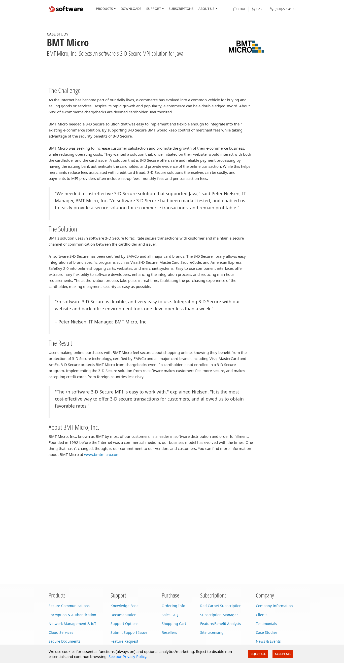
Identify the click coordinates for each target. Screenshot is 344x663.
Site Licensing (212, 632)
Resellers (169, 632)
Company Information (274, 605)
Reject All (258, 654)
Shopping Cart (174, 623)
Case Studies (267, 632)
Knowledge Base (125, 605)
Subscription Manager (219, 614)
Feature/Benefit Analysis (220, 623)
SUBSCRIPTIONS (181, 8)
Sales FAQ (170, 614)
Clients (261, 614)
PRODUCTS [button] (104, 8)
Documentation (123, 614)
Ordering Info (173, 605)
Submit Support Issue (129, 632)
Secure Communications (69, 605)
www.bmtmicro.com (102, 454)
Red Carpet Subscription (221, 605)
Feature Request (124, 641)
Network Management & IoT (72, 623)
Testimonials (266, 623)
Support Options (125, 623)
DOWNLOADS (131, 8)
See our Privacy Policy (127, 656)
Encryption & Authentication (72, 614)
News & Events (268, 641)
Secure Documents (64, 641)
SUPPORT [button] (153, 8)
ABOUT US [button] (206, 8)
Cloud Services (61, 632)
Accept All (283, 654)
